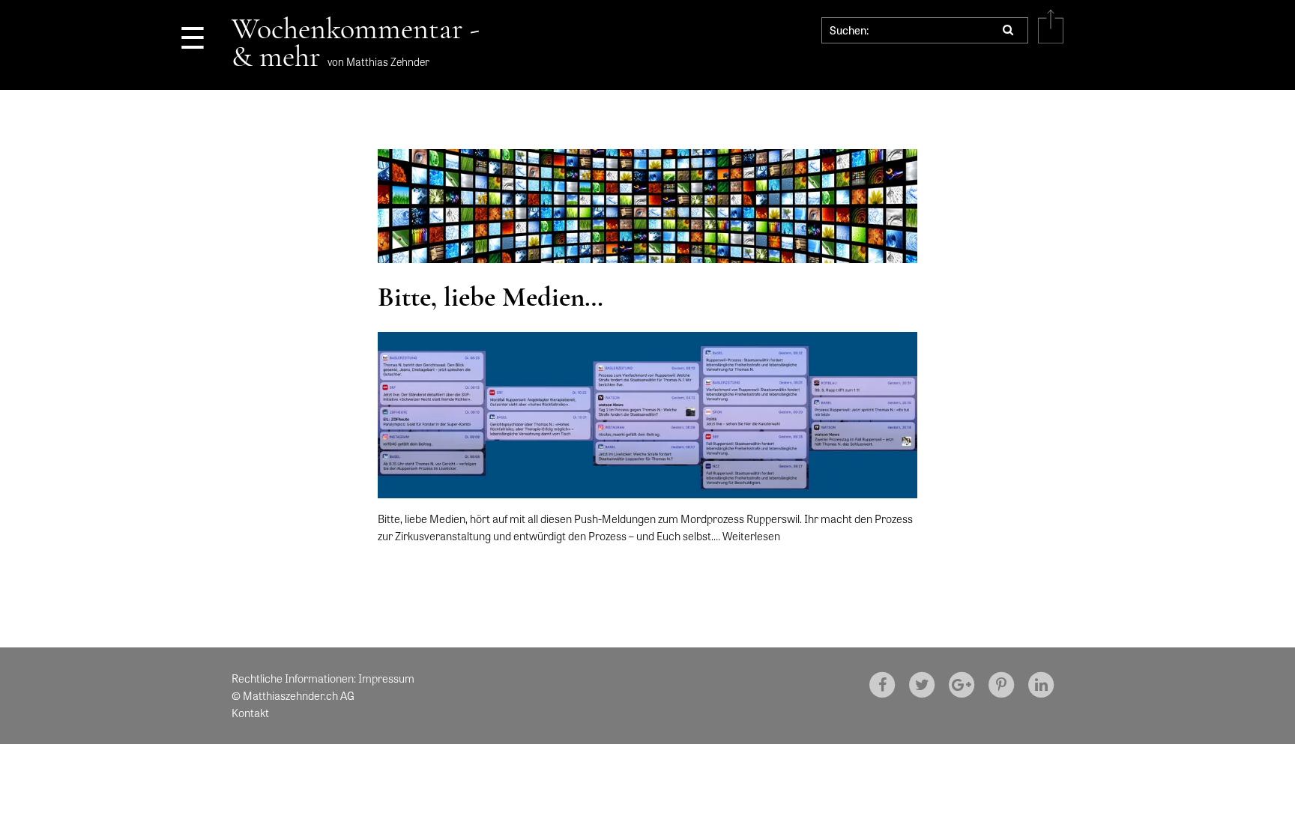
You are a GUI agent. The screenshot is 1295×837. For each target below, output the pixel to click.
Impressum (386, 678)
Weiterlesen (751, 536)
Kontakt (250, 712)
